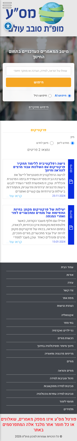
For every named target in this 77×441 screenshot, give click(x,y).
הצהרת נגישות (65, 306)
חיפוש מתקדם (39, 107)
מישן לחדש (42, 143)
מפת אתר (68, 298)
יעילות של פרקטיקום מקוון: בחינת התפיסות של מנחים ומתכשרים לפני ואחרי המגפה (38, 213)
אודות (70, 275)
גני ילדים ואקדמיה (62, 330)
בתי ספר (68, 323)
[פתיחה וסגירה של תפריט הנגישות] (8, 26)
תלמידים (68, 409)
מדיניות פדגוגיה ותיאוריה (59, 354)
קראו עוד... (14, 196)
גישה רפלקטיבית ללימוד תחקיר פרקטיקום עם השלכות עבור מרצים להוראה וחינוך (39, 167)
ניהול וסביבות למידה (61, 378)
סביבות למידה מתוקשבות (58, 386)
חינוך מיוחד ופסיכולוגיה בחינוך (55, 346)
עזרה (70, 282)
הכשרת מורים (65, 338)
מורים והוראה (65, 371)
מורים (70, 361)
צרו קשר (68, 290)
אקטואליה (67, 315)
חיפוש (39, 82)
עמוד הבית (67, 267)
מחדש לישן (63, 143)
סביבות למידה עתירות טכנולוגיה (55, 394)
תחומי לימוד (66, 401)
